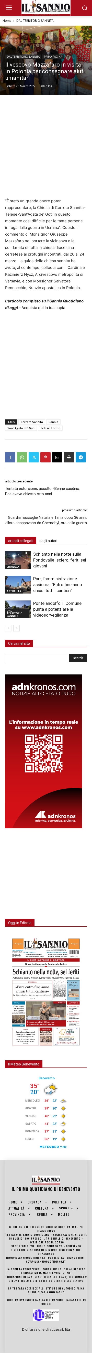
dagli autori (48, 541)
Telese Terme (50, 428)
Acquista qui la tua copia (43, 307)
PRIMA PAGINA (53, 56)
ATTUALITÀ (14, 591)
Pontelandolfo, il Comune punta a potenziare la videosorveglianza (57, 609)
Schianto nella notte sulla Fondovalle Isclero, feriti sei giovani (59, 560)
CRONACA (13, 566)
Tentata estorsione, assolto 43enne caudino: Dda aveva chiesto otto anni (42, 491)
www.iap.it (56, 1292)
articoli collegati (20, 541)
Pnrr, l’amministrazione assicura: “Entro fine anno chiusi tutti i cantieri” (57, 584)
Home (7, 20)
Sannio (53, 422)
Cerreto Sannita (32, 422)
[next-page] (16, 628)
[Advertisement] (46, 146)
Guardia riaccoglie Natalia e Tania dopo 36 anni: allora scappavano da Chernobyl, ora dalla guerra (46, 520)
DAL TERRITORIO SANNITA (35, 20)
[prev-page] (8, 628)
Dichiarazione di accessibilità (46, 1329)
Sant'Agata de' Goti (20, 428)
